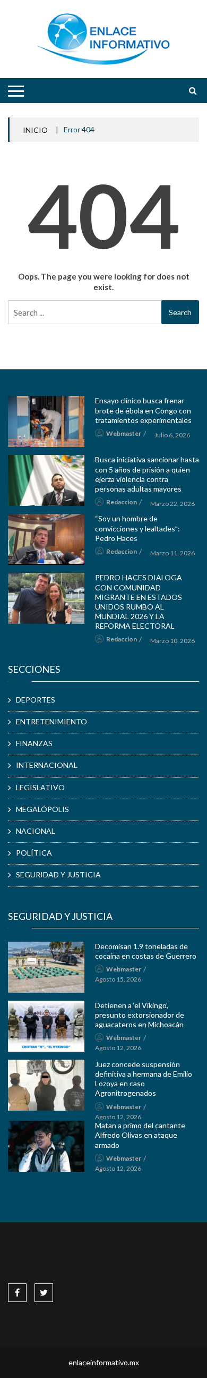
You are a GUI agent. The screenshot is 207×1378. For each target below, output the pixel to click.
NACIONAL (35, 830)
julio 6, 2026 (172, 435)
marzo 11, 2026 (172, 553)
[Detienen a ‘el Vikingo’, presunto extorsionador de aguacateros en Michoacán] (46, 1026)
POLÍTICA (34, 852)
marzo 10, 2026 (172, 641)
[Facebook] (17, 1292)
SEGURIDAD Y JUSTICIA (58, 874)
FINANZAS (34, 743)
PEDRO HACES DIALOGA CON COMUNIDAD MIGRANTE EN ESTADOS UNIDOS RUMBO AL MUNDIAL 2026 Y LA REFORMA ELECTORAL (138, 601)
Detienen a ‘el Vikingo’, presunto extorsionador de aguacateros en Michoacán (139, 1015)
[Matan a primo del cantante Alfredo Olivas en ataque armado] (46, 1146)
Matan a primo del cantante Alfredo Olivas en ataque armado (140, 1135)
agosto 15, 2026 (118, 979)
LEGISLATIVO (40, 787)
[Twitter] (44, 1292)
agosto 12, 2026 (118, 1048)
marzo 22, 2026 (172, 504)
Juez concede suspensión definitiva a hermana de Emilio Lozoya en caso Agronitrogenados (143, 1079)
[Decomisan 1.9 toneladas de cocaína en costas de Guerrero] (46, 967)
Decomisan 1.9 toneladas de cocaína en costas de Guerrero (145, 951)
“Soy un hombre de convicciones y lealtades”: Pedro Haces (137, 528)
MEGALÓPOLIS (42, 809)
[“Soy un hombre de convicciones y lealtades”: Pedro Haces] (46, 539)
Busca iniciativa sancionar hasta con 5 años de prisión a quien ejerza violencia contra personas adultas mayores (147, 474)
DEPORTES (35, 699)
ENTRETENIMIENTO (51, 721)
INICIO (35, 129)
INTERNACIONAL (46, 765)
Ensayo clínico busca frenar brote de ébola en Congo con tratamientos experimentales (143, 410)
